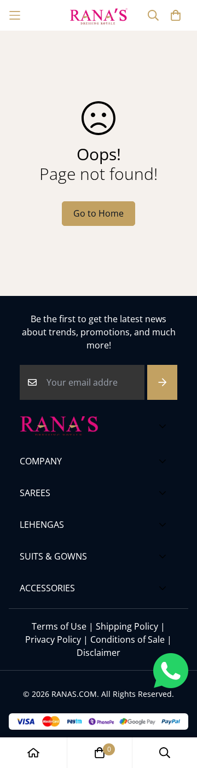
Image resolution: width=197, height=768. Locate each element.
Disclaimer (98, 653)
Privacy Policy (53, 639)
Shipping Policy (127, 626)
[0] (99, 752)
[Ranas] (99, 15)
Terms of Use (59, 626)
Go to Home (98, 213)
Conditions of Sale (127, 639)
